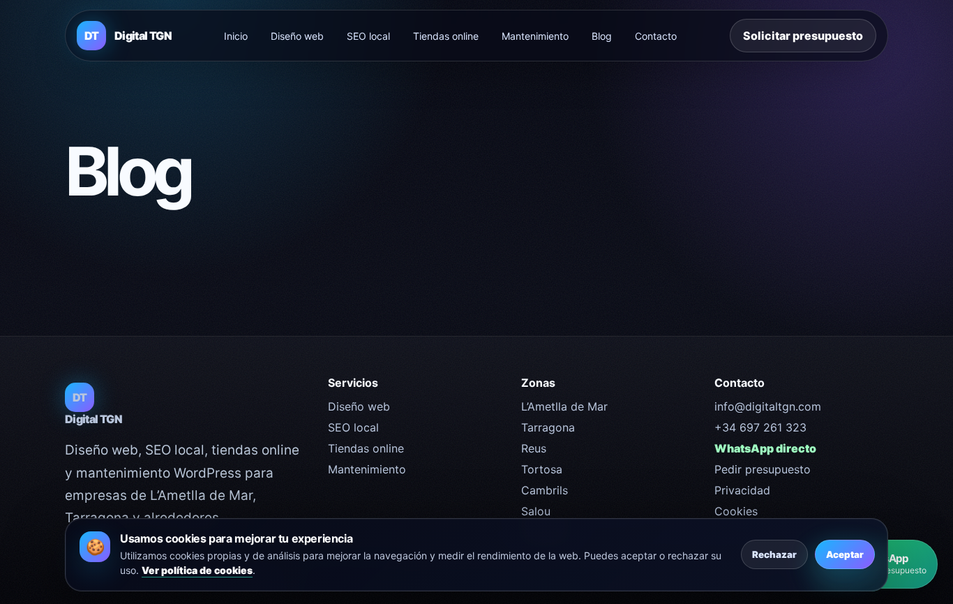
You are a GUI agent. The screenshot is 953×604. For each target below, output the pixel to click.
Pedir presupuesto (762, 469)
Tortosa (541, 469)
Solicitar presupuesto (803, 36)
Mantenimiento (535, 36)
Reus (533, 448)
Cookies (736, 511)
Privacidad (742, 490)
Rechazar (774, 554)
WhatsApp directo (765, 448)
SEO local (368, 36)
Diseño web (297, 36)
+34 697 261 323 (760, 427)
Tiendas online (446, 36)
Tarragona (548, 427)
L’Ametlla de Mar (564, 406)
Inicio (236, 36)
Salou (535, 511)
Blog (602, 36)
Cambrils (544, 490)
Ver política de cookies (197, 570)
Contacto (656, 36)
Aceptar (845, 554)
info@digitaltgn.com (767, 406)
